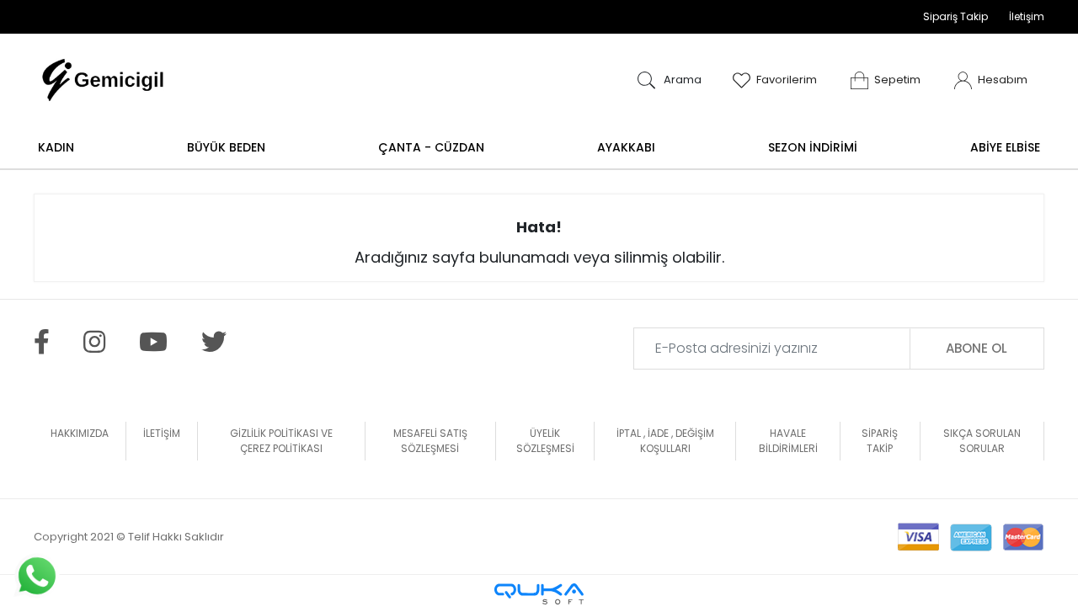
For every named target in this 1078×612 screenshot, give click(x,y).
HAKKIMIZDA (80, 433)
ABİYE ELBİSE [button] (1005, 147)
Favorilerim (786, 80)
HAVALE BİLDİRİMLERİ (788, 440)
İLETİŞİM (161, 433)
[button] (885, 80)
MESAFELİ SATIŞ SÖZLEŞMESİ (430, 440)
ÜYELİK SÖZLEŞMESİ (545, 440)
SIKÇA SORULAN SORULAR (982, 440)
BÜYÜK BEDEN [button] (226, 147)
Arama (681, 80)
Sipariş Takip (955, 16)
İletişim (1026, 16)
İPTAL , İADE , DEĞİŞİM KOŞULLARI (665, 440)
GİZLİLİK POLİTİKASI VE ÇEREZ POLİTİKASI (281, 440)
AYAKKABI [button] (626, 147)
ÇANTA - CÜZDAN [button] (431, 147)
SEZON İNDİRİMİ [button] (812, 147)
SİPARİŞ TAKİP (880, 440)
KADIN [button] (56, 147)
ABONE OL (976, 348)
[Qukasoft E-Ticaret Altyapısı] (539, 593)
